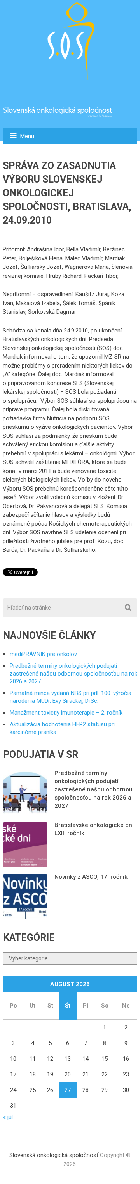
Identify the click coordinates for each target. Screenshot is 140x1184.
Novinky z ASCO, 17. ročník (91, 876)
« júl (8, 1117)
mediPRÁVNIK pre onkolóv (43, 654)
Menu (27, 136)
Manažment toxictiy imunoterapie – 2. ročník (66, 712)
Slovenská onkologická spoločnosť (53, 1155)
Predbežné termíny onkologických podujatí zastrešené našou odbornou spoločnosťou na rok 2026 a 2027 (73, 673)
